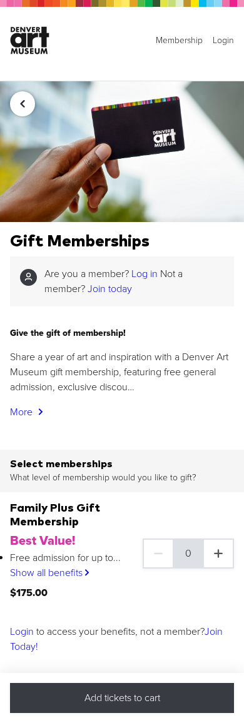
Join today (110, 289)
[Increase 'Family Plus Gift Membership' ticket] (219, 553)
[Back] (22, 103)
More (22, 412)
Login (22, 631)
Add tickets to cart (122, 698)
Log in (144, 274)
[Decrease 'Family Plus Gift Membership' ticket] (158, 553)
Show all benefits (47, 573)
